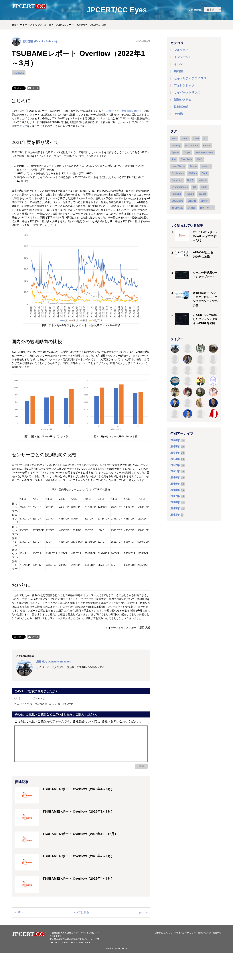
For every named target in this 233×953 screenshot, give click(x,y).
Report (193, 166)
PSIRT (204, 187)
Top (14, 24)
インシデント (182, 56)
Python (206, 145)
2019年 (175, 483)
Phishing (176, 194)
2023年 (175, 458)
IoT (205, 138)
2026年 (175, 440)
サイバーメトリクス (187, 92)
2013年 (175, 514)
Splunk (175, 152)
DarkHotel (177, 180)
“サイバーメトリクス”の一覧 (35, 24)
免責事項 (217, 933)
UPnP (196, 138)
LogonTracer (178, 166)
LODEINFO (177, 201)
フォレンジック (184, 85)
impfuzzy (206, 166)
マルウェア (181, 49)
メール (35, 88)
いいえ (40, 698)
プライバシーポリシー (185, 933)
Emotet (204, 201)
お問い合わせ (204, 933)
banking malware (204, 152)
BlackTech (186, 159)
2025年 (175, 446)
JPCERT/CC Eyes (116, 10)
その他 (178, 113)
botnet (185, 138)
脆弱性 (178, 71)
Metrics (191, 208)
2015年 (175, 508)
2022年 (175, 465)
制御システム (182, 99)
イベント (180, 64)
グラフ (23, 126)
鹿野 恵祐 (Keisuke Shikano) (40, 41)
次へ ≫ (143, 912)
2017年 (175, 496)
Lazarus (192, 201)
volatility (176, 145)
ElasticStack (191, 145)
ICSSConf (181, 106)
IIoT (194, 187)
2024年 (175, 452)
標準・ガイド (206, 208)
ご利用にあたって (163, 933)
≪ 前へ (18, 912)
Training (189, 194)
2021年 (175, 471)
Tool (174, 159)
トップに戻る (81, 912)
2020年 (175, 477)
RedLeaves (178, 173)
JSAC (199, 159)
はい (20, 698)
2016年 (175, 502)
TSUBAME (18, 73)
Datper (187, 152)
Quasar (202, 194)
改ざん (190, 180)
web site (202, 180)
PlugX (205, 173)
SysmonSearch (180, 187)
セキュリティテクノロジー (191, 78)
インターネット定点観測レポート (123, 110)
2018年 (175, 489)
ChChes (192, 173)
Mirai (174, 138)
